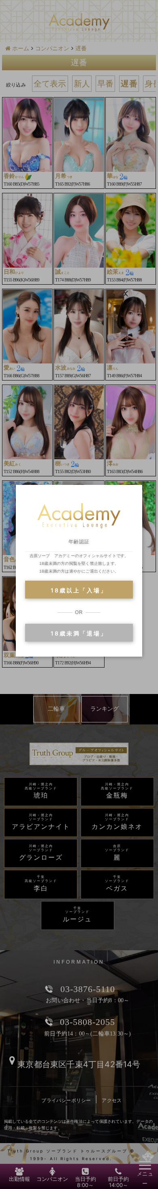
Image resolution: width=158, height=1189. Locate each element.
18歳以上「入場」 (79, 590)
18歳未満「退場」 (79, 633)
